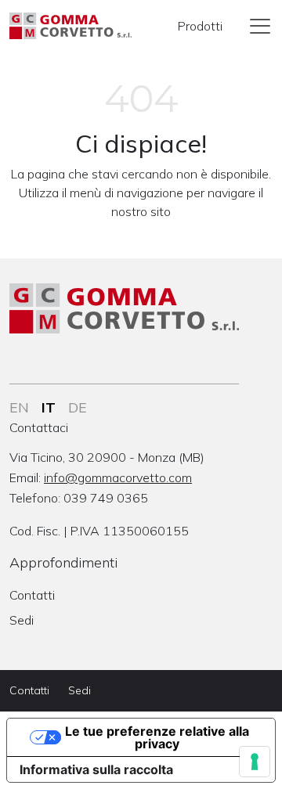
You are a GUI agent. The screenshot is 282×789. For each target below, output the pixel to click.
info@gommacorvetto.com (118, 477)
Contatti (32, 595)
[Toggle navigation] (260, 25)
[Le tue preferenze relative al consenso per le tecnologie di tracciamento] (254, 761)
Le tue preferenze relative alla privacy (157, 737)
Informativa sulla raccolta (96, 769)
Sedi (21, 620)
